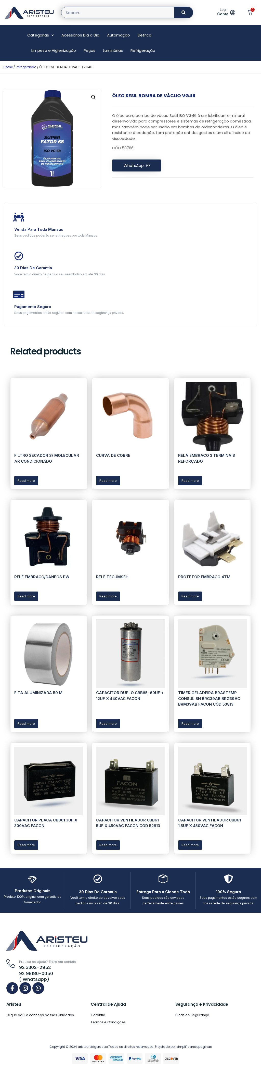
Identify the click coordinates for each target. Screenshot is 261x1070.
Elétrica (144, 35)
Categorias (38, 35)
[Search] (183, 12)
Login (224, 9)
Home (8, 67)
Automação (118, 35)
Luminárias (113, 50)
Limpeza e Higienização (53, 50)
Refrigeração (142, 50)
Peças (89, 50)
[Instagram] (25, 988)
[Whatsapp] (38, 988)
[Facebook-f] (12, 988)
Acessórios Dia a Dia (80, 35)
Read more (26, 480)
